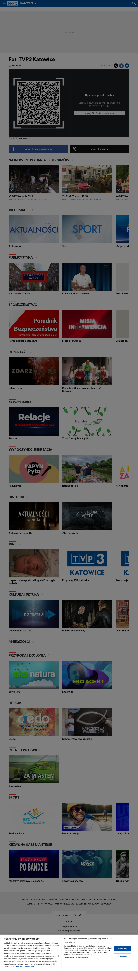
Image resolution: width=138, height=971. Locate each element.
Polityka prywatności (25, 966)
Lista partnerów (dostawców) (76, 957)
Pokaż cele (122, 956)
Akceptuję (122, 948)
